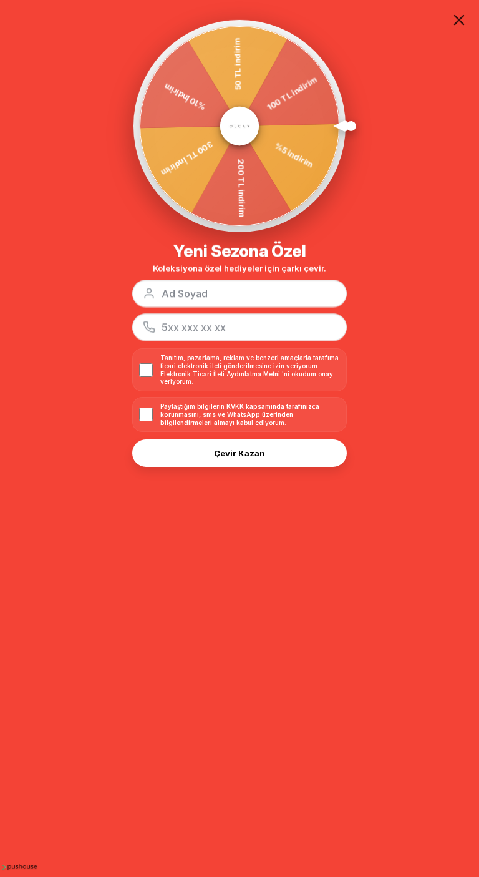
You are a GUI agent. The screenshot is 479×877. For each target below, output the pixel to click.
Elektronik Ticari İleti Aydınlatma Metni (220, 374)
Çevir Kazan (239, 453)
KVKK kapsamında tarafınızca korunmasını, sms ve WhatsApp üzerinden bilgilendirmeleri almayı (239, 414)
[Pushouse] (18, 866)
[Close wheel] (459, 20)
